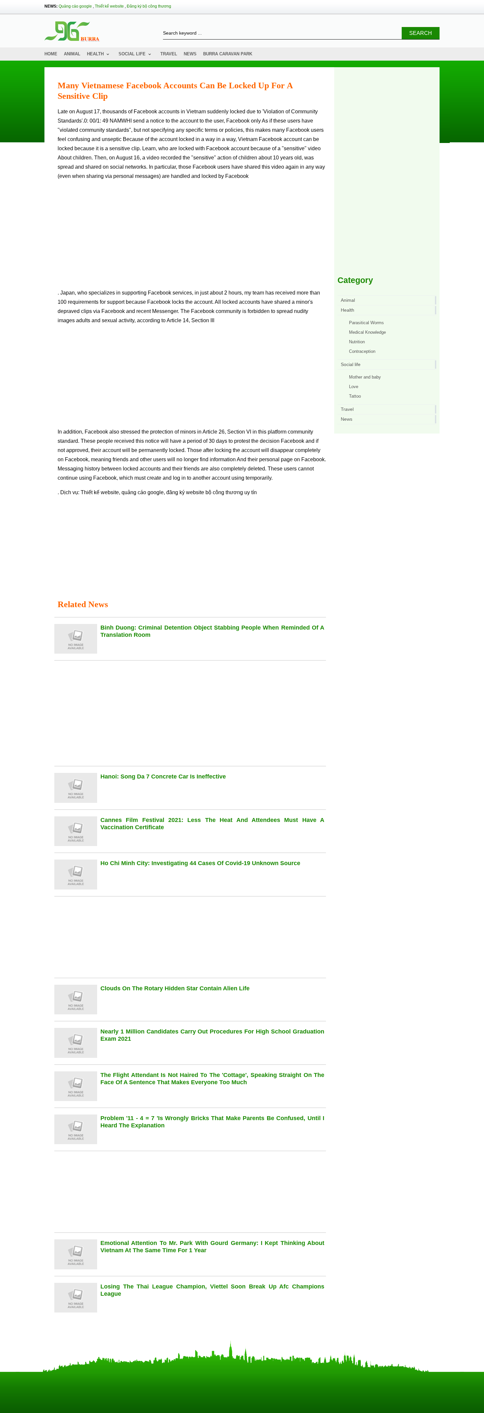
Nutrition (357, 341)
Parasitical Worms (366, 322)
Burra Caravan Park (227, 53)
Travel (168, 53)
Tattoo (355, 396)
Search (420, 33)
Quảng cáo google (75, 6)
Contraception (362, 351)
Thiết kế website (109, 6)
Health (95, 53)
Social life (132, 53)
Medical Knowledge (367, 332)
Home (50, 53)
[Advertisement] (192, 237)
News (190, 53)
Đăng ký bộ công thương (149, 6)
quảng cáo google (142, 492)
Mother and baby (365, 377)
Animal (72, 53)
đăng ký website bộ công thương (204, 492)
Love (353, 386)
